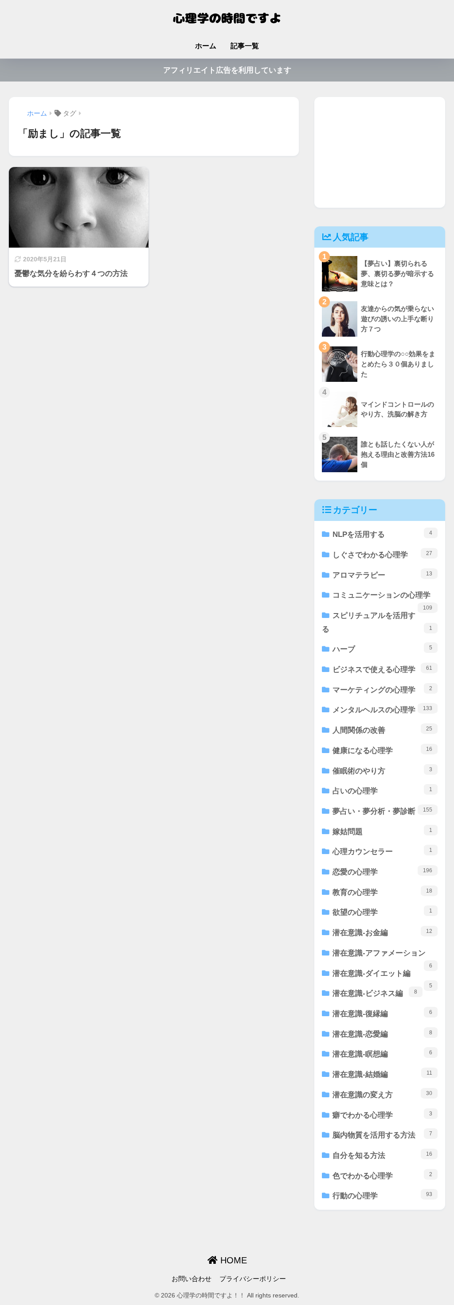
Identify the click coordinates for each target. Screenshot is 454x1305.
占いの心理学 (382, 790)
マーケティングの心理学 (382, 689)
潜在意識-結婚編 (382, 1074)
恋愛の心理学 (382, 871)
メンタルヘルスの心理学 (382, 709)
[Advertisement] (379, 152)
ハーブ (382, 649)
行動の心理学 (382, 1195)
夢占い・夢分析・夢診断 (382, 811)
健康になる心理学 (382, 750)
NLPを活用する (382, 534)
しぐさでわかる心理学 (382, 554)
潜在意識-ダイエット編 (382, 976)
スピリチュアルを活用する (377, 622)
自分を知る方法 (382, 1155)
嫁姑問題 (382, 831)
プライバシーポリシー (252, 1278)
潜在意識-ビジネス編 (375, 993)
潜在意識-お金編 (382, 932)
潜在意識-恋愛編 (382, 1033)
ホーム (205, 46)
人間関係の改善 (382, 730)
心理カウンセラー (382, 851)
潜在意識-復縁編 (382, 1013)
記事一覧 (245, 46)
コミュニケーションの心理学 (382, 598)
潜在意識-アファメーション (382, 956)
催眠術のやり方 (382, 770)
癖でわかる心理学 (382, 1115)
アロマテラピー (382, 575)
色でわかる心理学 (382, 1175)
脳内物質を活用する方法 (382, 1134)
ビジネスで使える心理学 (382, 669)
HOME (232, 1260)
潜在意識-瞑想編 (382, 1053)
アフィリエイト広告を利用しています (227, 70)
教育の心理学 (382, 892)
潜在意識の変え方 (382, 1094)
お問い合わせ (191, 1278)
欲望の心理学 (382, 912)
